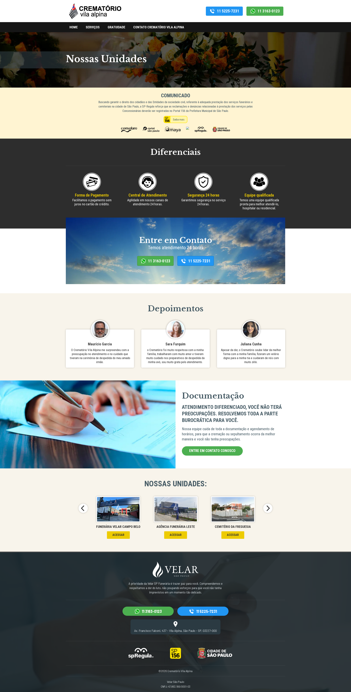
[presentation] (83, 508)
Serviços (93, 27)
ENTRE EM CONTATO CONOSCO (212, 450)
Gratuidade (116, 27)
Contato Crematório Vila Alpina (158, 27)
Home (73, 27)
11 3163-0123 (268, 11)
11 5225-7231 (228, 11)
